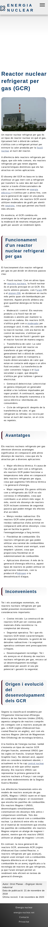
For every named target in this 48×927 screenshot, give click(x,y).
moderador (33, 323)
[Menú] (42, 5)
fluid (36, 369)
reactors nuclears (16, 283)
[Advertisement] (24, 41)
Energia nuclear (20, 7)
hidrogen (21, 573)
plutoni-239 (14, 293)
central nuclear (36, 763)
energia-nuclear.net (24, 912)
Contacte (24, 917)
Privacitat (24, 921)
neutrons (10, 205)
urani (39, 290)
